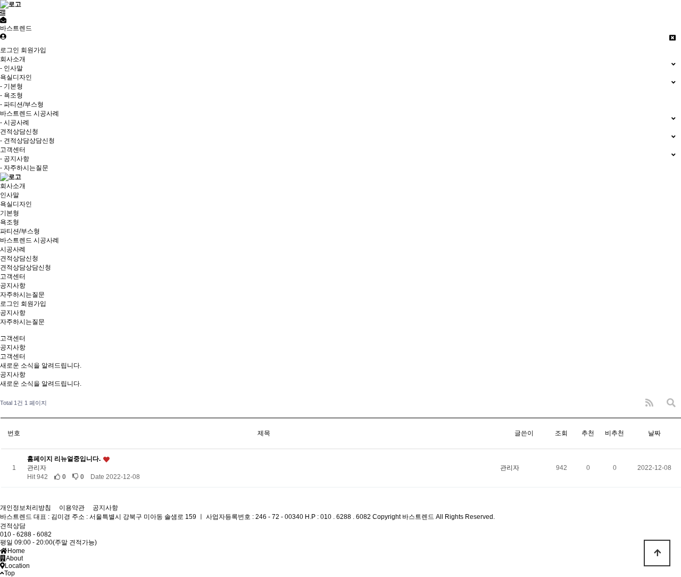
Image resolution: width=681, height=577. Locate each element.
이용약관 (72, 507)
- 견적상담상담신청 (27, 140)
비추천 (614, 433)
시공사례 (13, 249)
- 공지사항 (14, 158)
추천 (588, 433)
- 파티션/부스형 (22, 104)
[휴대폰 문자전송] (3, 20)
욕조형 (9, 222)
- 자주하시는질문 (24, 168)
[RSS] (649, 403)
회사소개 (13, 186)
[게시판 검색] (671, 403)
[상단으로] (657, 553)
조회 (561, 433)
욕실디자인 (16, 204)
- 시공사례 (14, 122)
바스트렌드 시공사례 (29, 240)
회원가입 (33, 50)
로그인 (9, 50)
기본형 (9, 213)
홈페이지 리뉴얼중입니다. (64, 458)
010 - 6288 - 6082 (26, 534)
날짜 (654, 433)
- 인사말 (11, 68)
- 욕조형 (11, 95)
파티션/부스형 (20, 231)
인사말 (9, 195)
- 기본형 (11, 86)
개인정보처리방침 (25, 507)
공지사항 (13, 285)
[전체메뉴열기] (3, 13)
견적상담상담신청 (25, 267)
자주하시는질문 (22, 294)
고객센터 (13, 276)
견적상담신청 (19, 258)
